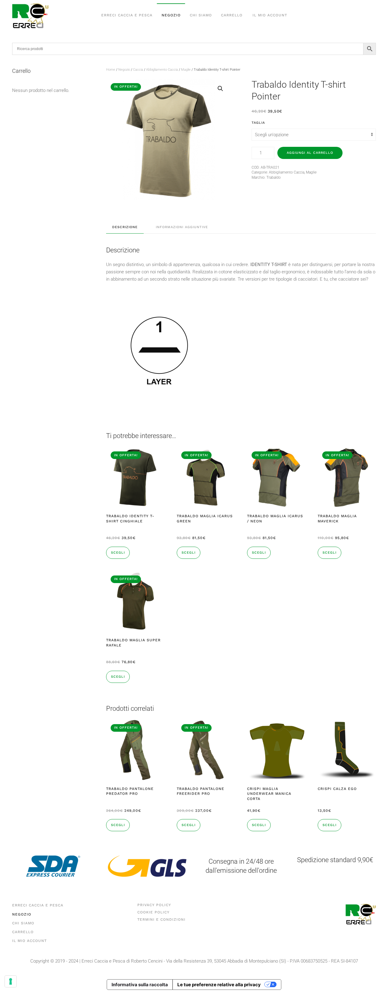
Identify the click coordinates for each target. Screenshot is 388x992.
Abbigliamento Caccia (162, 70)
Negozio (171, 15)
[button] (220, 88)
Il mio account (270, 15)
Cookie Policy (153, 912)
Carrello (231, 15)
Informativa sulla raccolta (140, 984)
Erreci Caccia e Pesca (126, 15)
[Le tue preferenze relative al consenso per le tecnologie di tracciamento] (10, 981)
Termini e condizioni (161, 919)
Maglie (186, 70)
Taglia (258, 123)
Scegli (118, 553)
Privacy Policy (154, 905)
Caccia (138, 70)
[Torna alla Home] (30, 15)
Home (110, 70)
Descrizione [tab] (125, 227)
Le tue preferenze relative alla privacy (219, 984)
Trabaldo (273, 177)
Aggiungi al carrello (310, 153)
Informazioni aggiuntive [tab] (182, 227)
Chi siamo (201, 15)
